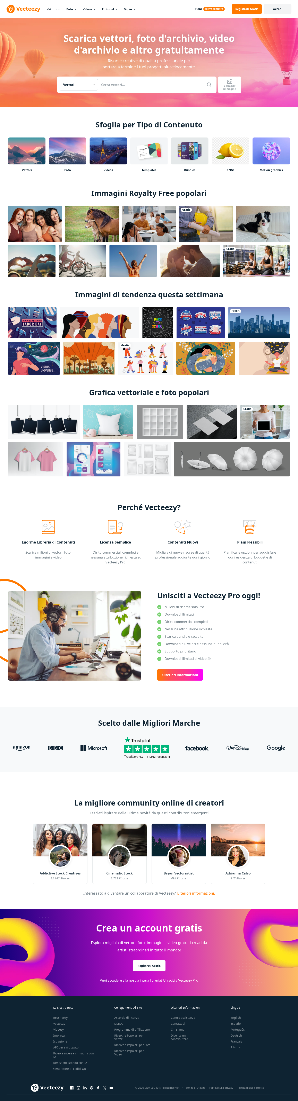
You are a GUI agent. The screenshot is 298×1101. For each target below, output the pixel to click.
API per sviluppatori (66, 1047)
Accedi (277, 9)
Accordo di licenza (126, 1018)
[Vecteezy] (23, 9)
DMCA (118, 1023)
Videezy (58, 1029)
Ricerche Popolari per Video (129, 1052)
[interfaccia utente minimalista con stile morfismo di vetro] (93, 459)
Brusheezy (60, 1018)
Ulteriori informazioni (180, 675)
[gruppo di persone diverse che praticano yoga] (256, 261)
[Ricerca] (209, 84)
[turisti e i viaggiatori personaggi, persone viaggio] (145, 358)
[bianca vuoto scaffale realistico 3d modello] (160, 422)
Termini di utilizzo (194, 1088)
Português (238, 1029)
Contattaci (178, 1023)
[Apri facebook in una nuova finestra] (72, 1088)
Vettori (52, 9)
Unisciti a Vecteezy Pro (180, 980)
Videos (87, 9)
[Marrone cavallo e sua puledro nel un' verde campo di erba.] (92, 224)
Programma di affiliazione (132, 1029)
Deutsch (236, 1035)
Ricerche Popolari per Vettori (129, 1037)
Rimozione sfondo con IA (70, 1063)
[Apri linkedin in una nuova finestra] (85, 1088)
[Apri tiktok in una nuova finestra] (98, 1088)
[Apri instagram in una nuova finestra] (78, 1088)
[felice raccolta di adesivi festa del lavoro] (201, 322)
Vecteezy (59, 1023)
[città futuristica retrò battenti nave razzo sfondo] (89, 358)
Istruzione (60, 1041)
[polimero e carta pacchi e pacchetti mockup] (147, 459)
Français (236, 1041)
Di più (128, 9)
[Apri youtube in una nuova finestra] (111, 1088)
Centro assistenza (183, 1018)
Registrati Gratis (149, 966)
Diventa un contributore (179, 1037)
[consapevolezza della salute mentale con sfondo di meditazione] (264, 358)
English (236, 1018)
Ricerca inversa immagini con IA (73, 1055)
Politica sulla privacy (221, 1088)
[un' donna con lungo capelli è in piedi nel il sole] (133, 261)
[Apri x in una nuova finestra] (104, 1088)
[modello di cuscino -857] (108, 422)
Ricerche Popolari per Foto (132, 1045)
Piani (198, 9)
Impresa (59, 1035)
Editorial (108, 9)
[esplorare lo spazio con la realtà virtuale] (34, 358)
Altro (234, 1047)
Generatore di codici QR (69, 1069)
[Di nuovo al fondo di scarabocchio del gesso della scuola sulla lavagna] (157, 322)
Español (236, 1023)
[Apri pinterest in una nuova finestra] (91, 1088)
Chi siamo (177, 1029)
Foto (69, 9)
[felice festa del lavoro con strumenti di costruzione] (32, 322)
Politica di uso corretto (250, 1088)
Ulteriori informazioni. (195, 892)
